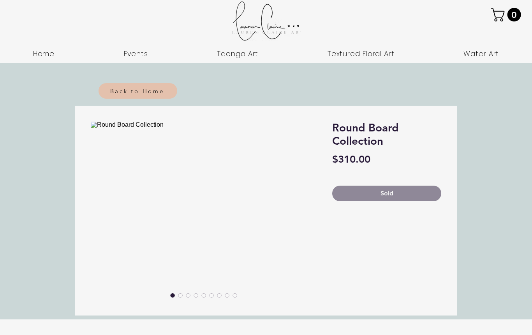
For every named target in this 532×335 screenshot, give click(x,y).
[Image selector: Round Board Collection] (172, 295)
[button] (507, 14)
